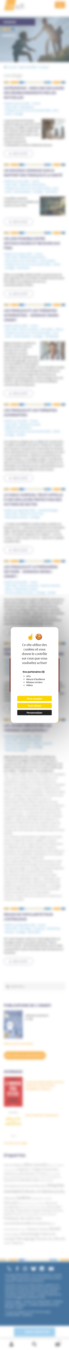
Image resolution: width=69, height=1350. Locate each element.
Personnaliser (34, 712)
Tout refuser (34, 705)
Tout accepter (34, 698)
